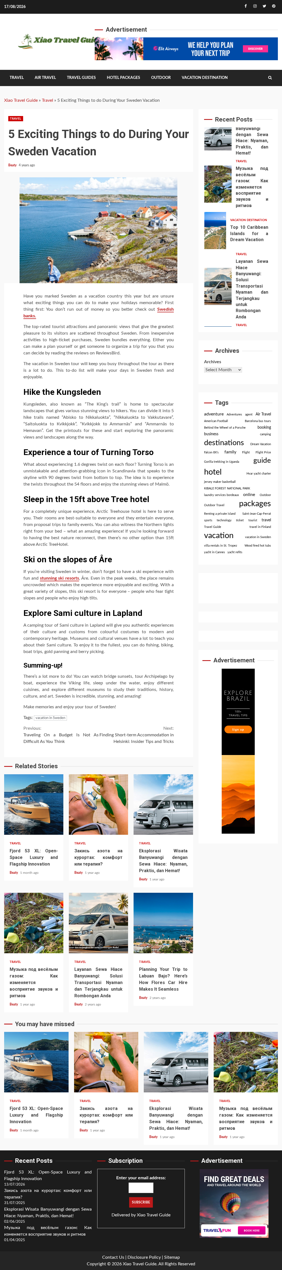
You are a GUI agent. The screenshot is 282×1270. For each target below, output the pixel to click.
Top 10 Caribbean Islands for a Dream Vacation (215, 230)
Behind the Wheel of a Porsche (225, 427)
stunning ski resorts (59, 578)
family (230, 452)
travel (266, 520)
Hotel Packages (123, 78)
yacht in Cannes (214, 552)
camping (265, 434)
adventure (214, 414)
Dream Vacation (260, 444)
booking (264, 427)
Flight (246, 452)
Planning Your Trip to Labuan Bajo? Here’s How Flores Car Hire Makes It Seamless (163, 923)
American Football (216, 421)
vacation (219, 536)
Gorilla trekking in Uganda (221, 461)
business (211, 434)
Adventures (234, 414)
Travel (17, 78)
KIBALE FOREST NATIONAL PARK (227, 488)
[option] (238, 133)
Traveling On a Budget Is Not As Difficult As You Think (61, 735)
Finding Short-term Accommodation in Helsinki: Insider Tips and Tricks (136, 735)
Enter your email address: (141, 1178)
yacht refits (234, 552)
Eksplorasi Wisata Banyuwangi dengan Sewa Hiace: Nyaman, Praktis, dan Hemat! (163, 804)
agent (249, 414)
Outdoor (161, 78)
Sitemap (172, 1257)
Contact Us (113, 1257)
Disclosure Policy (144, 1257)
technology (224, 520)
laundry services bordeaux (221, 495)
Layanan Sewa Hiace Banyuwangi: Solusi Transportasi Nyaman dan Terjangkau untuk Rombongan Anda (98, 923)
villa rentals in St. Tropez (220, 545)
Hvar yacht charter (258, 473)
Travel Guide (212, 526)
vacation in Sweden (50, 718)
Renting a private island (219, 513)
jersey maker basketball (220, 481)
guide (262, 460)
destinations (224, 443)
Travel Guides (81, 78)
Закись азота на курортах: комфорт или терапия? (98, 804)
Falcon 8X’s (211, 452)
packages (255, 504)
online (249, 494)
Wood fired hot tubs (258, 545)
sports (208, 520)
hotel (213, 472)
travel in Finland (260, 526)
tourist (252, 520)
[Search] (270, 78)
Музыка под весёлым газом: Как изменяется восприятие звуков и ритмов (33, 923)
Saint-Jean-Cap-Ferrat (256, 513)
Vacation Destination (205, 78)
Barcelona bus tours (258, 421)
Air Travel (45, 78)
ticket (240, 520)
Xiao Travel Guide (21, 100)
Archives (212, 362)
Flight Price (263, 452)
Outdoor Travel (214, 505)
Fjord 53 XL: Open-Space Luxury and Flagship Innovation (33, 804)
